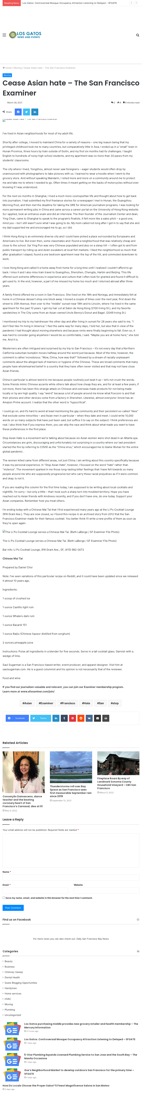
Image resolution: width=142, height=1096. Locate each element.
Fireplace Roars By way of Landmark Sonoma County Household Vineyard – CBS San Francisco (116, 783)
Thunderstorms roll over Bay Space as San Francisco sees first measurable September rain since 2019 (71, 791)
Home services (13, 993)
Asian (28, 703)
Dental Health (12, 977)
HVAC (8, 999)
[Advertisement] (87, 32)
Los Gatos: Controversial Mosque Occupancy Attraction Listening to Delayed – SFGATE (70, 3)
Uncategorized (13, 1015)
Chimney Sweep (14, 972)
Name (7, 871)
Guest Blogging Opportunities (21, 982)
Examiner (47, 703)
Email (7, 884)
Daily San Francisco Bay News (93, 938)
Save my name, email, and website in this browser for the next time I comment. (49, 897)
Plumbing (10, 1009)
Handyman (11, 988)
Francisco (68, 703)
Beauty (9, 961)
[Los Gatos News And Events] (25, 35)
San (101, 703)
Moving (18, 67)
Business (10, 966)
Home (8, 67)
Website (78, 884)
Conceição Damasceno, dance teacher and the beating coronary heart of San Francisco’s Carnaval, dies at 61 (23, 801)
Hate (87, 703)
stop (116, 703)
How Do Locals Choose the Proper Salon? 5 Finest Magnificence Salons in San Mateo (56, 1085)
